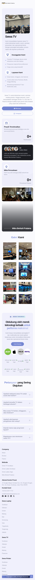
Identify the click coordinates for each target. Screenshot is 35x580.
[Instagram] (8, 496)
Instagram (18, 113)
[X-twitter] (14, 496)
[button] (17, 395)
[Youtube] (5, 496)
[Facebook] (3, 496)
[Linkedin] (11, 496)
